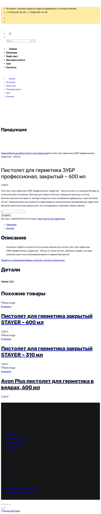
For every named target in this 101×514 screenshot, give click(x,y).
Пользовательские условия (20, 492)
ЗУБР (11, 281)
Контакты (11, 67)
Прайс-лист (12, 56)
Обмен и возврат (15, 441)
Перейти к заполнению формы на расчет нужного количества (33, 260)
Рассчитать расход (16, 445)
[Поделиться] (7, 504)
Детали (10, 228)
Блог (8, 64)
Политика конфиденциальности (22, 488)
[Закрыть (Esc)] (10, 504)
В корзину (6, 215)
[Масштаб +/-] (2, 504)
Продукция (11, 52)
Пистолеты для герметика (34, 153)
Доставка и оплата (15, 60)
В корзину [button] (6, 306)
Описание (11, 224)
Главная (5, 153)
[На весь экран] (5, 504)
